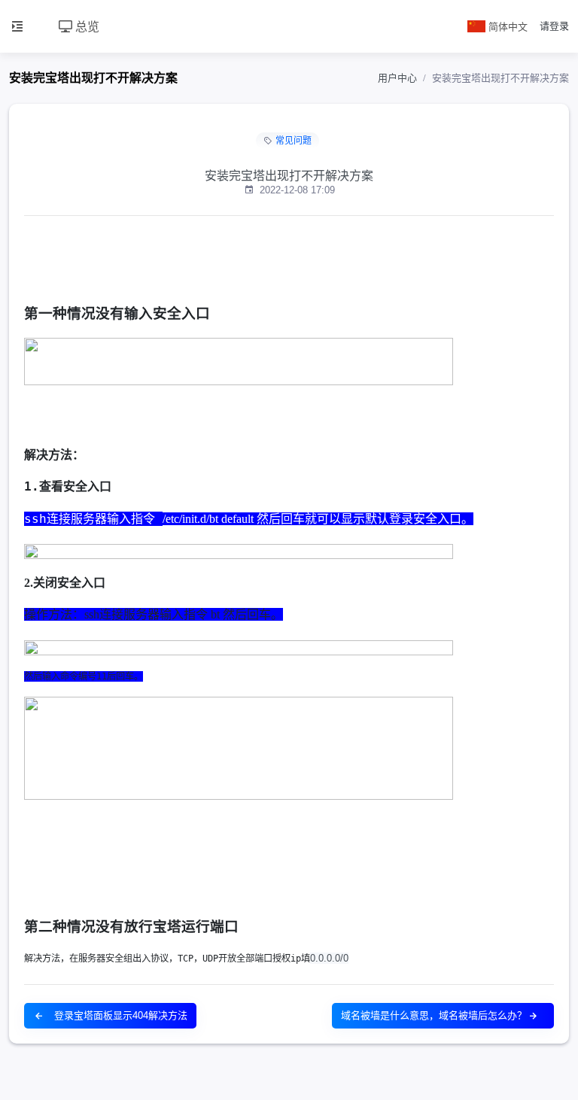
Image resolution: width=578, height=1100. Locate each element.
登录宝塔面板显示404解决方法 (119, 1015)
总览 (85, 26)
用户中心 (397, 78)
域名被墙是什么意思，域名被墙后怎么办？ (434, 1015)
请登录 (554, 26)
